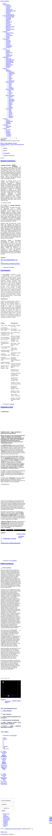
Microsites (8, 123)
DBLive (6, 731)
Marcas (7, 127)
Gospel (10, 112)
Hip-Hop (11, 96)
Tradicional (11, 72)
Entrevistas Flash (10, 59)
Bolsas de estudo (10, 26)
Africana (11, 117)
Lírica (10, 85)
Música (5, 68)
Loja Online (9, 45)
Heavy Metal (12, 100)
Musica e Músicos (5, 1)
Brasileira (11, 116)
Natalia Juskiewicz (8, 161)
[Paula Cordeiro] (30, 828)
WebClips (8, 63)
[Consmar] (12, 828)
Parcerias (5, 124)
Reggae (11, 93)
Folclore (11, 74)
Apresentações (9, 61)
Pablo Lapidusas (7, 564)
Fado (10, 77)
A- (3, 157)
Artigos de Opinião (8, 12)
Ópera (10, 83)
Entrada (5, 148)
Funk (10, 105)
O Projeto (8, 129)
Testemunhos (9, 9)
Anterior (5, 739)
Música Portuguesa (9, 70)
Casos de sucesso (8, 8)
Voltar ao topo (4, 832)
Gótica (10, 106)
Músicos (5, 31)
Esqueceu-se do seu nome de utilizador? (6, 819)
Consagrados (9, 35)
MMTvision (6, 57)
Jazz (10, 91)
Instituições (8, 126)
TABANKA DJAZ (7, 407)
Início (4, 3)
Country (10, 113)
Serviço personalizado (9, 120)
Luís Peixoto (5, 270)
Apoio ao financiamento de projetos (10, 29)
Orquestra (11, 88)
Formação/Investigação (8, 15)
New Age (11, 107)
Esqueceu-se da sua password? (6, 815)
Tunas (10, 75)
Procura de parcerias (8, 25)
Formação (8, 41)
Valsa (10, 84)
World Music (9, 108)
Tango (10, 115)
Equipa (7, 131)
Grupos (7, 36)
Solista (10, 86)
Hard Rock (11, 99)
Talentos (8, 34)
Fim (4, 747)
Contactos (8, 135)
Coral (10, 79)
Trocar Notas (6, 4)
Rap (10, 97)
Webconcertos (9, 64)
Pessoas (8, 40)
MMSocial (8, 56)
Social (4, 48)
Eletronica (11, 101)
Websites (8, 122)
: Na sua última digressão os (12, 144)
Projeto (5, 128)
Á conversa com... (10, 14)
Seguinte (5, 746)
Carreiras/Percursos (11, 10)
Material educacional (9, 21)
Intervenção (11, 80)
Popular (10, 78)
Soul (10, 94)
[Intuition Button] (32, 828)
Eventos (8, 51)
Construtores (9, 46)
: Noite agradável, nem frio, (9, 143)
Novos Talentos (9, 32)
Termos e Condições (8, 134)
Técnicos (8, 47)
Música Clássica (10, 82)
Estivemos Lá (9, 52)
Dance (10, 102)
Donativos (8, 132)
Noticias (8, 50)
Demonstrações (10, 62)
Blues (10, 90)
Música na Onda (10, 89)
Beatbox (11, 104)
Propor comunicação (9, 54)
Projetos (8, 23)
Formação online (10, 17)
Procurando (6, 39)
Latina (10, 111)
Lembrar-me (6, 808)
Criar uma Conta (5, 825)
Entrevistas (8, 5)
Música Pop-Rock (10, 95)
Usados (8, 43)
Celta (10, 110)
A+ (1, 157)
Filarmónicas (12, 73)
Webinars (8, 66)
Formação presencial (8, 19)
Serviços (8, 42)
